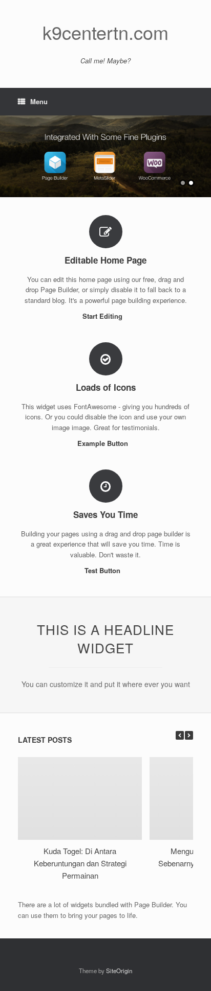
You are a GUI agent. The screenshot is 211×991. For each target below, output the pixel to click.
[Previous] (180, 735)
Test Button (103, 570)
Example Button (103, 443)
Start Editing (103, 316)
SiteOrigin (119, 970)
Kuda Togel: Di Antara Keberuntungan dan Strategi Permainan (80, 863)
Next (203, 151)
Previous (8, 151)
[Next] (189, 735)
